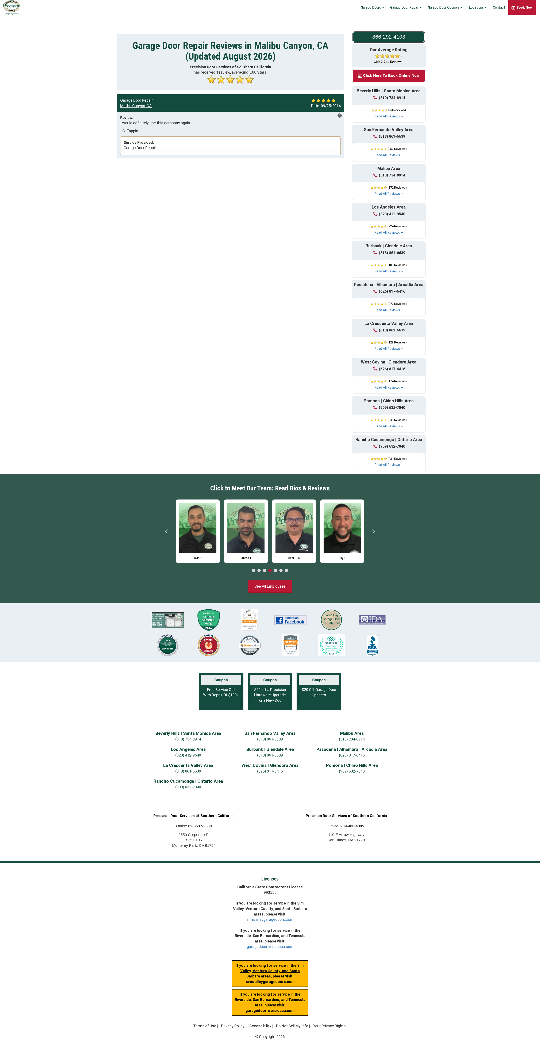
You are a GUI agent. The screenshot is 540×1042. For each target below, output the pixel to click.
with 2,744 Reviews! (389, 62)
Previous (166, 531)
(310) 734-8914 (392, 98)
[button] (388, 113)
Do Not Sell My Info (292, 1026)
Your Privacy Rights (329, 1026)
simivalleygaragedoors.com (270, 919)
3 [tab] (264, 570)
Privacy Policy (232, 1026)
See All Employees (270, 586)
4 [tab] (270, 570)
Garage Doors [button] (371, 7)
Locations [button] (477, 7)
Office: (194, 826)
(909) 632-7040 (392, 407)
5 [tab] (275, 570)
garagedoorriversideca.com (270, 946)
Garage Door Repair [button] (405, 7)
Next (373, 531)
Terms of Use (204, 1026)
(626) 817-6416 (392, 291)
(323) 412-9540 (392, 214)
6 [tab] (281, 570)
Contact (499, 7)
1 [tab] (253, 570)
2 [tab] (259, 570)
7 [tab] (286, 570)
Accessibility (260, 1026)
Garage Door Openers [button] (444, 7)
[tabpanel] (177, 530)
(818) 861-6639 (392, 136)
